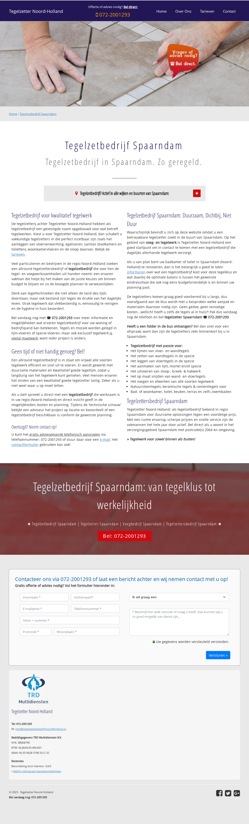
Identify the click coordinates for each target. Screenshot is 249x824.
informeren (136, 272)
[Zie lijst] (197, 193)
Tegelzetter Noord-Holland (36, 11)
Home (13, 114)
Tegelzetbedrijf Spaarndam (38, 114)
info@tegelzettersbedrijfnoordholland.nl (40, 729)
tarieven (18, 254)
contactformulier (25, 444)
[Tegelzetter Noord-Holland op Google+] (237, 793)
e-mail (105, 439)
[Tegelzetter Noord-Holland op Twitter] (228, 793)
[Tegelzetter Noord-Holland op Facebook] (219, 793)
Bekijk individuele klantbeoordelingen (37, 771)
